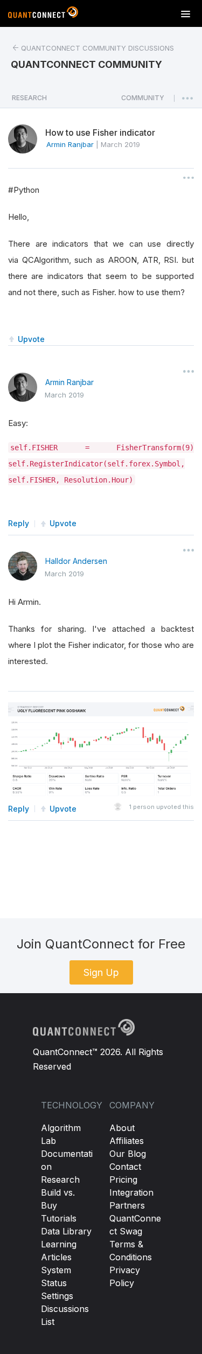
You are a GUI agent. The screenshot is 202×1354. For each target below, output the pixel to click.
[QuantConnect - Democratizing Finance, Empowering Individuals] (43, 14)
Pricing (123, 1179)
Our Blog (127, 1153)
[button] (142, 101)
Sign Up (101, 972)
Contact (125, 1166)
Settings (57, 1295)
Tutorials (58, 1218)
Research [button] (29, 98)
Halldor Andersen (76, 561)
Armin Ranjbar (69, 382)
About (122, 1127)
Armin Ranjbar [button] (70, 144)
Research (60, 1179)
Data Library (66, 1231)
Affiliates (126, 1140)
